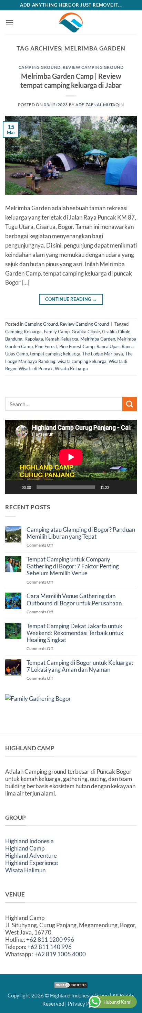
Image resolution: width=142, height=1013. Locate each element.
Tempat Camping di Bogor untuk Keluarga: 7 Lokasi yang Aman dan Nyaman (80, 666)
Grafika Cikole (86, 331)
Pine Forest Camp (76, 346)
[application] (71, 457)
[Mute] (117, 487)
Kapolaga (33, 339)
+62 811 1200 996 (50, 939)
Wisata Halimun (25, 870)
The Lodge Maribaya (102, 353)
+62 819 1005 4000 (60, 954)
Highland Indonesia (29, 841)
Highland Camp (24, 848)
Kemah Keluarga (61, 339)
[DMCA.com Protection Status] (71, 984)
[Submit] (129, 404)
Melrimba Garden (97, 339)
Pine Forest (46, 346)
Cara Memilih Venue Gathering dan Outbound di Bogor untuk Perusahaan (74, 599)
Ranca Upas (108, 346)
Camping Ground (40, 67)
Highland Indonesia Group (79, 995)
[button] (9, 22)
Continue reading (71, 299)
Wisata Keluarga (71, 368)
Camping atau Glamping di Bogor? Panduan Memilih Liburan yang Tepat (81, 533)
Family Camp (57, 331)
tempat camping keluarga (55, 353)
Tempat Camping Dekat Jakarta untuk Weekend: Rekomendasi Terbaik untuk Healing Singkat (75, 633)
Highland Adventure (31, 855)
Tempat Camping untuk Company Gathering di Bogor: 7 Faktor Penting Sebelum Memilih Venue (73, 566)
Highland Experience (31, 862)
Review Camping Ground (93, 67)
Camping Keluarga (23, 331)
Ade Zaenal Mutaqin (99, 104)
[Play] (15, 487)
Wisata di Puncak (36, 368)
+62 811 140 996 (49, 946)
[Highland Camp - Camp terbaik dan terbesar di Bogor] (71, 22)
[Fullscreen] (128, 487)
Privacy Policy (84, 1004)
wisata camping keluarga (82, 361)
